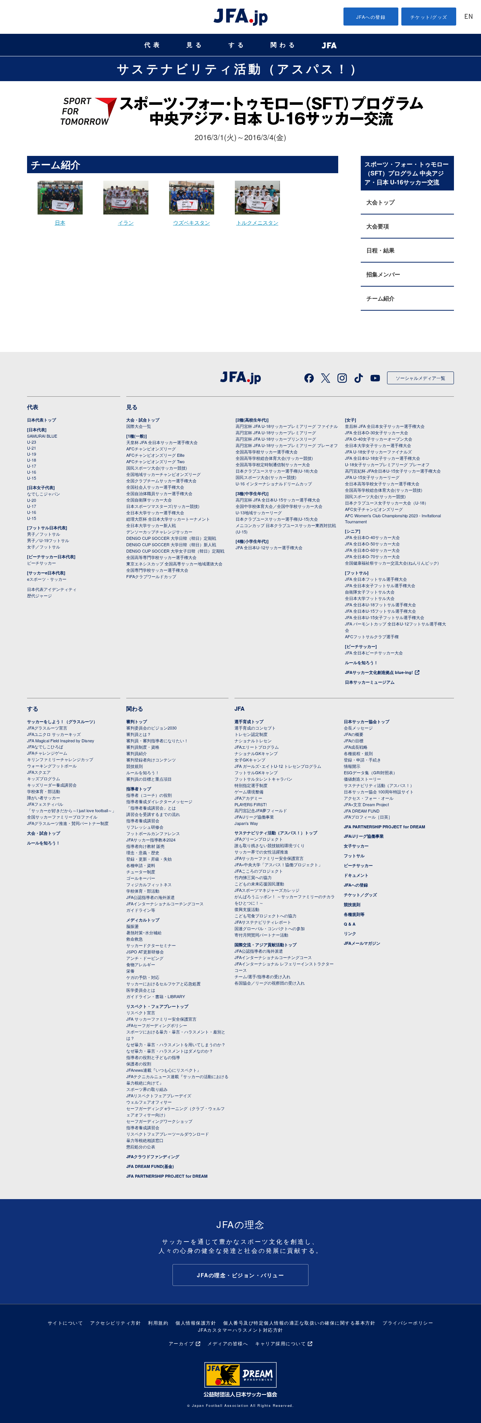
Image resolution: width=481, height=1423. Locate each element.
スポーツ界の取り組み (147, 1089)
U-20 (31, 500)
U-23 (31, 442)
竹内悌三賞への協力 (253, 877)
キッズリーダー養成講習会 (52, 785)
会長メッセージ (358, 728)
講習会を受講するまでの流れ (153, 814)
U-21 (31, 448)
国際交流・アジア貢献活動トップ (265, 944)
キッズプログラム (43, 778)
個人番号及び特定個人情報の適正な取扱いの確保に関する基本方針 (299, 1322)
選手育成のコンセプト (255, 728)
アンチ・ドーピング (144, 958)
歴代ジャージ (39, 595)
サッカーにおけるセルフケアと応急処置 (163, 983)
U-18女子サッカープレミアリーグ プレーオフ (387, 464)
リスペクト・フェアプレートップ (157, 1006)
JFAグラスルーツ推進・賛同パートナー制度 (68, 823)
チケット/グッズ (429, 17)
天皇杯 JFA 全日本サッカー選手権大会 (162, 442)
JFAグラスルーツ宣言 (47, 728)
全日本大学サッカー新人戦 (151, 525)
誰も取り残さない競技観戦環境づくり (269, 845)
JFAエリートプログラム (256, 747)
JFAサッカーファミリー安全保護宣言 (269, 858)
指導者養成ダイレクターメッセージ (159, 801)
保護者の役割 (138, 1063)
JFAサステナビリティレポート (262, 922)
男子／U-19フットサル (48, 540)
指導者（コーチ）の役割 (149, 795)
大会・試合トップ (142, 420)
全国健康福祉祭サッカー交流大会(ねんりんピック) (392, 563)
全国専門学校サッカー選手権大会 (157, 570)
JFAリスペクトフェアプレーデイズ (158, 1095)
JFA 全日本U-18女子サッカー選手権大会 (382, 458)
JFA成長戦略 (356, 747)
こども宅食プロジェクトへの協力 (265, 915)
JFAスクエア (39, 772)
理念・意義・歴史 (142, 852)
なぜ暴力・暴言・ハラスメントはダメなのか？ (169, 1051)
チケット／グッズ (360, 894)
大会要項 (377, 226)
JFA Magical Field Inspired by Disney (60, 740)
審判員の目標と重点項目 (149, 779)
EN (468, 17)
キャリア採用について (280, 1343)
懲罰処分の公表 (140, 1147)
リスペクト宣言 (140, 1012)
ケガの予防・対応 (142, 977)
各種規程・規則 (358, 753)
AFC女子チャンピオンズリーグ (374, 509)
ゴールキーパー (140, 878)
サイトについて (65, 1322)
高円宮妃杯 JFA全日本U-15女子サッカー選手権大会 (393, 471)
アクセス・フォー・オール (368, 798)
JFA (239, 708)
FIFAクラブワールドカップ (151, 576)
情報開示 (352, 766)
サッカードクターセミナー (151, 945)
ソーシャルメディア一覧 (420, 378)
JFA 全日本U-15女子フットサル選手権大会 (384, 617)
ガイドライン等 (140, 910)
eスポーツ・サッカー (47, 579)
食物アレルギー (140, 964)
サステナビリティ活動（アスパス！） (240, 68)
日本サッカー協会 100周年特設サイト (379, 792)
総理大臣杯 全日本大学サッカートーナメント (168, 519)
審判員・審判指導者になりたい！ (157, 740)
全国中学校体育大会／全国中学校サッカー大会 (279, 506)
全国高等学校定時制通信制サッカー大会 (273, 464)
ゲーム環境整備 (248, 792)
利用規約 (158, 1322)
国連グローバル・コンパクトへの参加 (269, 928)
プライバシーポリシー (408, 1322)
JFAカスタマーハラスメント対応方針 (240, 1329)
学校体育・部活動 (43, 791)
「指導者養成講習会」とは (151, 808)
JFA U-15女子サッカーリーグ (372, 477)
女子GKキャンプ (249, 760)
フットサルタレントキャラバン (263, 779)
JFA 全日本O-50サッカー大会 (372, 544)
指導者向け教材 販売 (145, 846)
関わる (284, 45)
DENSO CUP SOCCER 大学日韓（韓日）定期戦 (171, 538)
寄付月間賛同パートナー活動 (261, 935)
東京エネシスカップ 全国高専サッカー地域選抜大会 (174, 563)
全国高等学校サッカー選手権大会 (267, 452)
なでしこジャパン (43, 494)
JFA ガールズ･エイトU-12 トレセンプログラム (277, 766)
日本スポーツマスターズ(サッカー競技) (163, 506)
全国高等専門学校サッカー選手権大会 (161, 557)
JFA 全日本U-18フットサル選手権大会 (380, 604)
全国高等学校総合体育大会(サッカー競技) (274, 458)
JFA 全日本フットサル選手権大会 (376, 579)
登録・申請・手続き (362, 760)
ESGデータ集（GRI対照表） (370, 772)
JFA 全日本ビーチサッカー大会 (374, 653)
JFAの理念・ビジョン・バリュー (240, 1275)
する (237, 45)
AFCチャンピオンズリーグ (151, 449)
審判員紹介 (136, 753)
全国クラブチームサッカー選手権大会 (161, 480)
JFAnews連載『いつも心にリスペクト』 (163, 1070)
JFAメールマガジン (362, 943)
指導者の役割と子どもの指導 (153, 1057)
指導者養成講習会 (142, 820)
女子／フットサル (43, 547)
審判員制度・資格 (142, 747)
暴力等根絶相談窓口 (144, 1140)
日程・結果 (380, 250)
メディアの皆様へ (227, 1343)
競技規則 (134, 766)
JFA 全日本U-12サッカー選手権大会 (269, 547)
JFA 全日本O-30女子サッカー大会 (376, 432)
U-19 (31, 454)
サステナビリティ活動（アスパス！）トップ (275, 832)
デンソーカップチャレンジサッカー (159, 532)
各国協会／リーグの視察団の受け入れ (269, 983)
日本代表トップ (41, 420)
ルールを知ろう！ (361, 662)
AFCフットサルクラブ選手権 (372, 636)
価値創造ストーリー (362, 779)
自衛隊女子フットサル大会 (370, 592)
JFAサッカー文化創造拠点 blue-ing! (379, 672)
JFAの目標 (353, 740)
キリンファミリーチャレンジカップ (60, 759)
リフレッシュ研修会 (144, 827)
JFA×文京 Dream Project (366, 804)
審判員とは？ (138, 734)
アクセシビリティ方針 (115, 1322)
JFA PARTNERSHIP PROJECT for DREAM (166, 1176)
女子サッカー (356, 846)
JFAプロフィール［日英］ (368, 817)
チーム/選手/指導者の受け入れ (262, 976)
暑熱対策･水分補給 (144, 932)
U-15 (31, 478)
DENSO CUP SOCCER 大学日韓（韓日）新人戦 (171, 544)
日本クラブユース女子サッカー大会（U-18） (386, 503)
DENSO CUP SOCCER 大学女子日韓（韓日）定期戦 (175, 551)
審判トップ (136, 721)
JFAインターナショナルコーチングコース (165, 903)
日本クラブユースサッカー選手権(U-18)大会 (277, 471)
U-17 (31, 466)
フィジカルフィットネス (149, 884)
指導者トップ (138, 789)
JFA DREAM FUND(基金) (150, 1166)
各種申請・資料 (140, 865)
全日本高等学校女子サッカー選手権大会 (382, 483)
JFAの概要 (353, 734)
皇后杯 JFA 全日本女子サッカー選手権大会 (385, 426)
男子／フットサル (43, 534)
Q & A (349, 924)
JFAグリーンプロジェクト (258, 839)
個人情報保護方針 (195, 1322)
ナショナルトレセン (253, 740)
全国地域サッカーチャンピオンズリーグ (163, 474)
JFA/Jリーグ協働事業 (254, 817)
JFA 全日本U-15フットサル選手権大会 (380, 611)
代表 (153, 45)
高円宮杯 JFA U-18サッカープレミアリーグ (276, 432)
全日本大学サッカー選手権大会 (155, 512)
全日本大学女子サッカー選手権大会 (378, 445)
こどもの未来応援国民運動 (259, 884)
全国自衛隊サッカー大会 (149, 500)
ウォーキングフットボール (52, 766)
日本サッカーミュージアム (370, 682)
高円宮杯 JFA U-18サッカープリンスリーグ (276, 439)
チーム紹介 (380, 298)
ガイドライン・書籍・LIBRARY (155, 996)
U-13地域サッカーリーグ (259, 512)
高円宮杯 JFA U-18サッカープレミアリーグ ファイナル (287, 426)
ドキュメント (356, 875)
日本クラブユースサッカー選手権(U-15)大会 (277, 519)
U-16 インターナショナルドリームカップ (274, 483)
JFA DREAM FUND (362, 811)
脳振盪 (132, 926)
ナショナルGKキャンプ (256, 753)
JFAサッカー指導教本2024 (150, 840)
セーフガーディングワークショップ (159, 1121)
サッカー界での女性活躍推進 (261, 852)
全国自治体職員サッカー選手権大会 (159, 493)
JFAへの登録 (371, 17)
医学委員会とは (140, 990)
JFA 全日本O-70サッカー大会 (372, 556)
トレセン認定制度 (251, 734)
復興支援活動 (246, 909)
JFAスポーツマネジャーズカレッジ (266, 890)
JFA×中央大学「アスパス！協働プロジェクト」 (278, 864)
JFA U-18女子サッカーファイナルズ (378, 452)
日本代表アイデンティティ (52, 589)
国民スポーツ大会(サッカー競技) (156, 468)
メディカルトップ (142, 920)
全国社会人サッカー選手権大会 (155, 487)
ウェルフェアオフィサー (149, 1102)
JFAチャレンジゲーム (47, 753)
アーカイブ (181, 1343)
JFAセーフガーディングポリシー (156, 1025)
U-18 (31, 460)
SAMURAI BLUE (42, 436)
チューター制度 (140, 872)
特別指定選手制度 (251, 785)
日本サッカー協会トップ (366, 721)
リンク (350, 933)
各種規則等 (354, 914)
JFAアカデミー (248, 798)
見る (195, 45)
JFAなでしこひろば (45, 746)
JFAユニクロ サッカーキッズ (54, 734)
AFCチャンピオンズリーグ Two (155, 461)
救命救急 (134, 939)
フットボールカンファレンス (153, 833)
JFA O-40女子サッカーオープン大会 (378, 439)
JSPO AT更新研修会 (145, 952)
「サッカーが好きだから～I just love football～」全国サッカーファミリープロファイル (71, 813)
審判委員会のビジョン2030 (151, 728)
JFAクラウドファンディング (152, 1156)
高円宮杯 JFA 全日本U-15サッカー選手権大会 (278, 500)
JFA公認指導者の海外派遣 (150, 897)
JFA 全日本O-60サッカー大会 (372, 550)
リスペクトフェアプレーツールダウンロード (167, 1134)
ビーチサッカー (41, 563)
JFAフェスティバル (45, 804)
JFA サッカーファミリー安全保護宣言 (161, 1019)
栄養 (130, 971)
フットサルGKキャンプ (256, 772)
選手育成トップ (248, 721)
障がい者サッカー (43, 798)
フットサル (354, 855)
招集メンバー (383, 274)
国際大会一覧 (138, 426)
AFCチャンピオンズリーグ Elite (155, 455)
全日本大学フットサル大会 (370, 598)
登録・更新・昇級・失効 (149, 859)
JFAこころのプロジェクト (258, 871)
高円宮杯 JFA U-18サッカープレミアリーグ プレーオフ (287, 445)
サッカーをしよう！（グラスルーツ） (62, 721)
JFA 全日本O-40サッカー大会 (372, 537)
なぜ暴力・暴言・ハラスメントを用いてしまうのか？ (175, 1044)
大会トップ (380, 202)
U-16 (31, 472)
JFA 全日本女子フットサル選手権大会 (380, 585)
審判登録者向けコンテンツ (151, 760)
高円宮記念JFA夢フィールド (260, 810)
